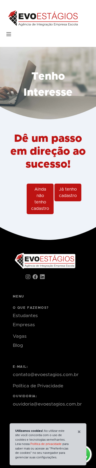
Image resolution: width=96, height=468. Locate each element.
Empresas (24, 324)
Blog (18, 345)
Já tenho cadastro (68, 192)
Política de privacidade (46, 444)
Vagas (20, 336)
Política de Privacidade (38, 386)
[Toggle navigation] (8, 34)
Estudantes (25, 315)
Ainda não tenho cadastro (40, 199)
